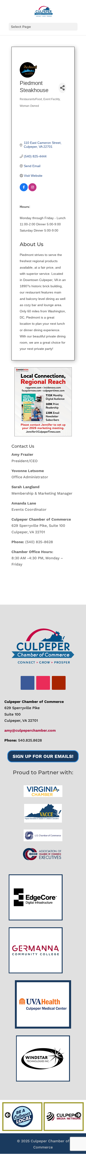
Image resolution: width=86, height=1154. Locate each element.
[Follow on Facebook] (27, 683)
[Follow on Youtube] (59, 683)
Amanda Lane (23, 503)
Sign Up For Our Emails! (43, 756)
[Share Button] (62, 88)
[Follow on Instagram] (43, 683)
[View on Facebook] (24, 190)
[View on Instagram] (32, 190)
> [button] (78, 1115)
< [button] (8, 1115)
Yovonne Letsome (27, 471)
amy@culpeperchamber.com (30, 730)
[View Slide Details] (43, 401)
